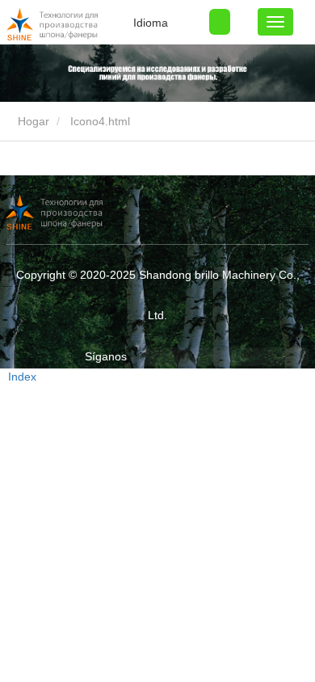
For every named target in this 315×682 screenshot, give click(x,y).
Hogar (32, 121)
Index (22, 376)
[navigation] (275, 22)
